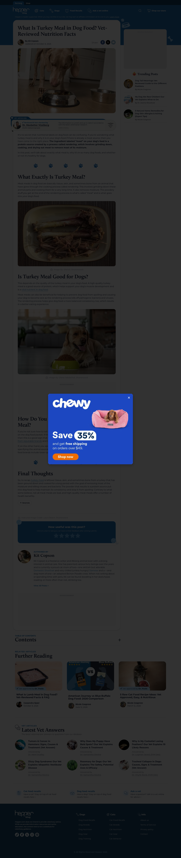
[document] (90, 429)
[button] (129, 397)
